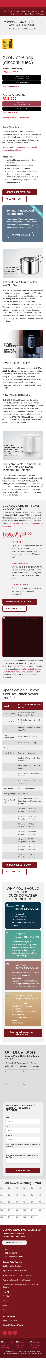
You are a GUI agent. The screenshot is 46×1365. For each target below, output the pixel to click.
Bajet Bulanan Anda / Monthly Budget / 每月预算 (23, 1145)
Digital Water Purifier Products (14, 1271)
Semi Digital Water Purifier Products (16, 1275)
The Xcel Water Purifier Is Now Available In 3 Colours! (20, 1285)
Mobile (9, 1136)
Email (8, 1126)
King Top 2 (6, 1296)
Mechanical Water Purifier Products (16, 1280)
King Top (5, 1292)
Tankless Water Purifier (11, 1266)
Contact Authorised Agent (12, 1325)
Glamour (5, 1305)
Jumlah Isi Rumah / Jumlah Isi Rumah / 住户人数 (22, 1156)
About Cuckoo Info (9, 1320)
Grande (5, 1301)
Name (8, 1117)
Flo (3, 1310)
